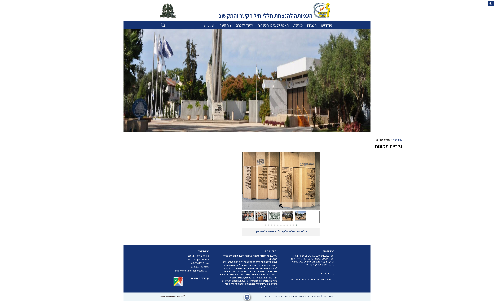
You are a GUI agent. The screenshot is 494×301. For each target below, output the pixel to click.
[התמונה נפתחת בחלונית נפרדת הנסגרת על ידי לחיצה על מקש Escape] (281, 181)
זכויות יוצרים (271, 251)
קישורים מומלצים (200, 278)
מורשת (298, 25)
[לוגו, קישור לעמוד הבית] (321, 11)
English (209, 25)
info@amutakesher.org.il (258, 280)
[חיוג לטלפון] (204, 263)
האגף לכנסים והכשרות (273, 25)
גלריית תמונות (388, 146)
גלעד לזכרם (244, 25)
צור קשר (225, 25)
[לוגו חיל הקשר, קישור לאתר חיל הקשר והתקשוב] (168, 11)
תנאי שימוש (328, 251)
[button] (163, 25)
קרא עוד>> (296, 279)
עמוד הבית (397, 139)
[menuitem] (326, 25)
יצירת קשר (203, 251)
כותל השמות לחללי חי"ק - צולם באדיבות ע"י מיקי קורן (281, 231)
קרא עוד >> (311, 264)
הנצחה (312, 25)
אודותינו (326, 25)
